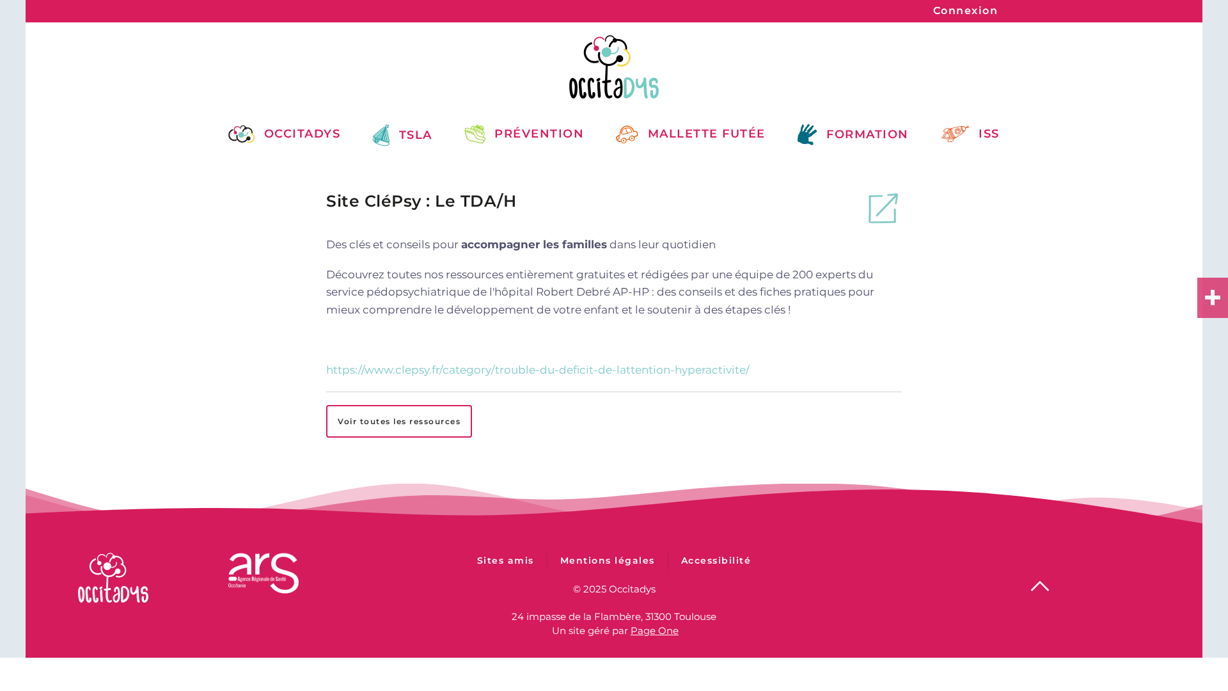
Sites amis (505, 560)
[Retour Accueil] (614, 67)
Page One (655, 630)
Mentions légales (607, 560)
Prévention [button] (539, 134)
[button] (1040, 586)
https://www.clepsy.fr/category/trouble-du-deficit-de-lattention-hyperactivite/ (538, 369)
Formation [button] (867, 134)
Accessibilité (716, 560)
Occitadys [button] (302, 134)
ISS (989, 134)
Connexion (965, 10)
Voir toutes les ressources (399, 421)
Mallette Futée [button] (707, 134)
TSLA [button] (415, 135)
